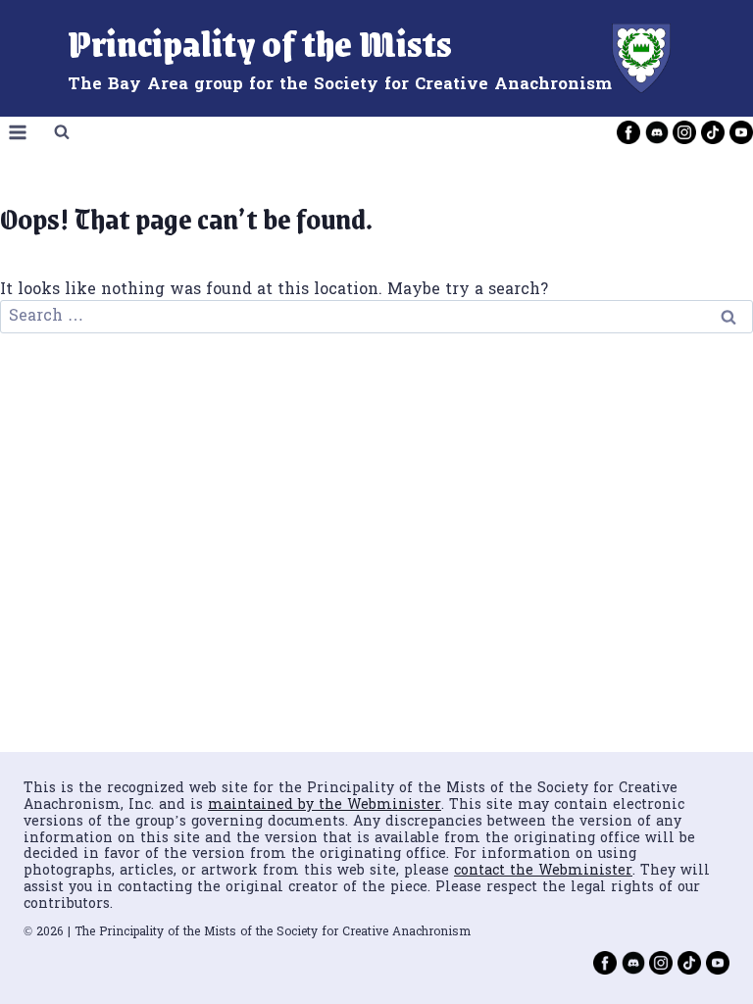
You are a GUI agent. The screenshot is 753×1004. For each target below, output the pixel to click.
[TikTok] (713, 132)
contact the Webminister (543, 871)
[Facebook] (628, 132)
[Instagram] (684, 132)
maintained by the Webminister (324, 805)
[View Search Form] (61, 132)
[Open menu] (18, 133)
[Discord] (657, 132)
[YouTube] (741, 132)
